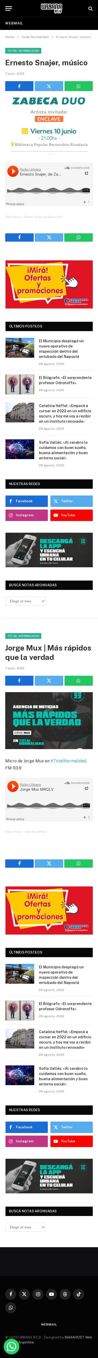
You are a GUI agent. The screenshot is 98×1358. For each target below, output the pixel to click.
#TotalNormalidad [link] (68, 760)
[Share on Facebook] (19, 86)
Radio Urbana (13, 216)
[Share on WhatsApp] (79, 86)
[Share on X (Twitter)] (49, 86)
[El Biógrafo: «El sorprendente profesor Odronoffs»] (19, 384)
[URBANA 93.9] (51, 8)
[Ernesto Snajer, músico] (49, 126)
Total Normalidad (23, 50)
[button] (11, 1346)
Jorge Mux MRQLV (35, 831)
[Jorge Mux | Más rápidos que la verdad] (49, 720)
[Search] (90, 8)
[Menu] (8, 8)
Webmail (14, 23)
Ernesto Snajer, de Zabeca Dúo (43, 216)
